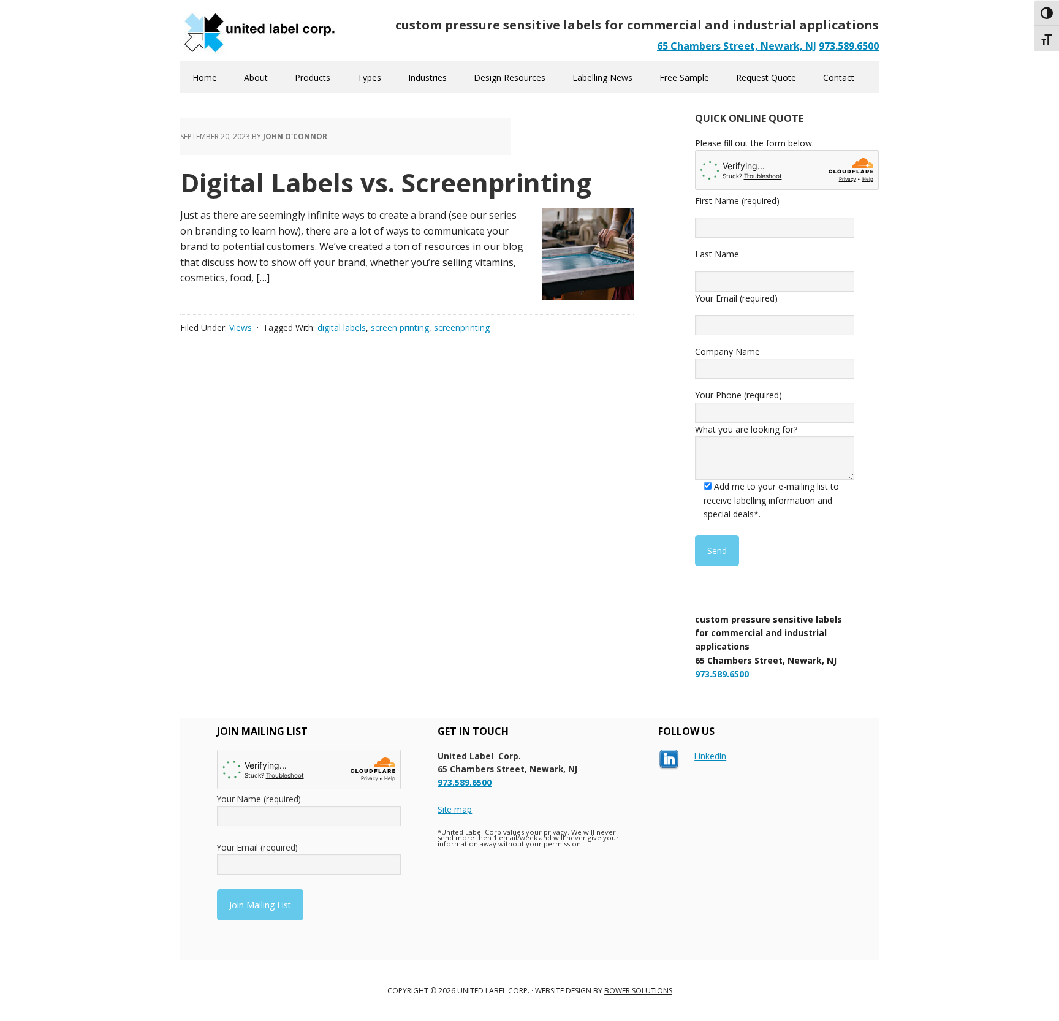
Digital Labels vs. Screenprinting (385, 182)
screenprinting (462, 327)
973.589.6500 (849, 46)
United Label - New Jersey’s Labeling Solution (260, 30)
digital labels (341, 327)
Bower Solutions (638, 990)
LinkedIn (710, 756)
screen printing (400, 327)
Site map (455, 809)
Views (240, 327)
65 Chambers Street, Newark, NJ (736, 46)
